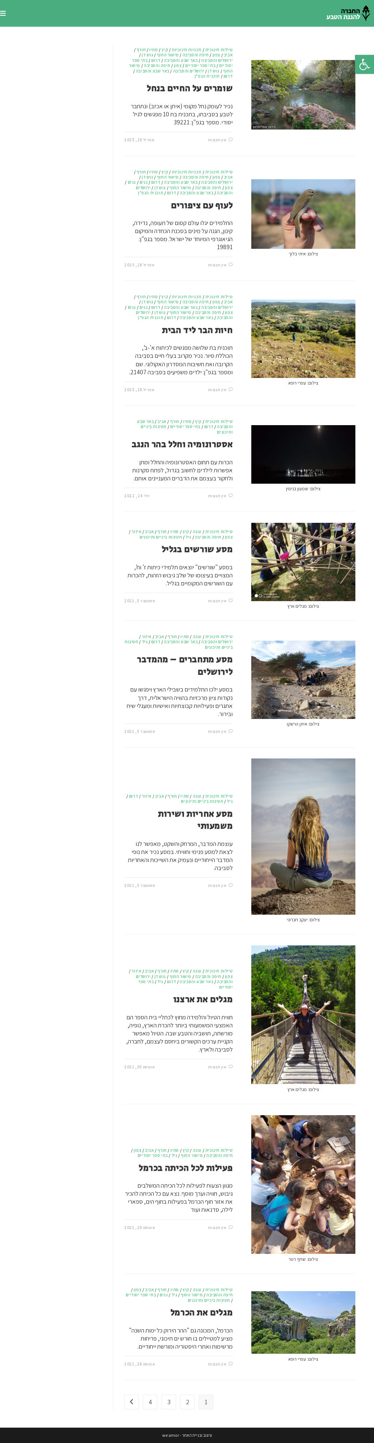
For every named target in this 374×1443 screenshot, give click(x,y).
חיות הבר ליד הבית (197, 330)
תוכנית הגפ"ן (207, 76)
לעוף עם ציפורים (202, 205)
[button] (364, 64)
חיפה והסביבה (196, 54)
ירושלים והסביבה (217, 60)
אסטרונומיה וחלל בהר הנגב (182, 444)
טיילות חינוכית (219, 49)
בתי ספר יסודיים (200, 65)
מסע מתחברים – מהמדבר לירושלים (185, 665)
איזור (136, 531)
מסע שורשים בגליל (197, 549)
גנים (144, 182)
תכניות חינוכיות (187, 49)
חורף (141, 49)
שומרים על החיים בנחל (190, 88)
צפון (216, 54)
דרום (155, 60)
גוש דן (147, 54)
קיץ (164, 49)
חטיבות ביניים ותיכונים (161, 537)
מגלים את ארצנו (203, 999)
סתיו (153, 49)
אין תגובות (217, 139)
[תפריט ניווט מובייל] (3, 13)
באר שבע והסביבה (181, 60)
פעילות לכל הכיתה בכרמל (186, 1168)
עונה (197, 531)
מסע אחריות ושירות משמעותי (195, 820)
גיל (188, 537)
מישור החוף (168, 54)
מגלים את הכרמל (202, 1312)
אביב (228, 54)
